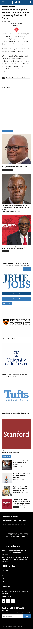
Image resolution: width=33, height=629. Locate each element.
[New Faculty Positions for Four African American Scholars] (16, 149)
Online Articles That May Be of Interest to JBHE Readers (21, 462)
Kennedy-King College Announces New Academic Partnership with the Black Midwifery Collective (22, 502)
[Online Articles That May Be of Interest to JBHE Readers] (7, 465)
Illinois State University (11, 77)
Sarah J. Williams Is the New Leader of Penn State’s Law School (16, 551)
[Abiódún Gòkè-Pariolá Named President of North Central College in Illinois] (16, 230)
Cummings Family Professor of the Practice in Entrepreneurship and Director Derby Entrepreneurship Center (15, 413)
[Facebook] (13, 601)
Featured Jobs (7, 303)
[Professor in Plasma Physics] (16, 322)
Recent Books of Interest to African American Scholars (21, 475)
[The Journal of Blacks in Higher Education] (16, 2)
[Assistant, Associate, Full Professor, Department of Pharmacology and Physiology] (16, 358)
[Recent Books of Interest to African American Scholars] (7, 478)
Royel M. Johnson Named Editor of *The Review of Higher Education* (15, 558)
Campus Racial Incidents (8, 6)
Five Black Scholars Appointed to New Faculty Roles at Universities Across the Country (15, 207)
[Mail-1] (8, 601)
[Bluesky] (3, 601)
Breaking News (5, 250)
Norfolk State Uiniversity (23, 77)
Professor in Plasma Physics (9, 338)
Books (14, 479)
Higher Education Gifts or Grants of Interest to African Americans (21, 488)
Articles (14, 466)
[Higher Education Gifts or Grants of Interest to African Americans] (7, 491)
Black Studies (16, 507)
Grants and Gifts (16, 492)
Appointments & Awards (7, 170)
